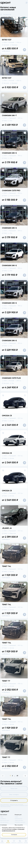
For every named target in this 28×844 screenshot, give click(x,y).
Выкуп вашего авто (4, 820)
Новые (1, 816)
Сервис (16, 816)
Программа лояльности (20, 822)
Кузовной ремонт (18, 818)
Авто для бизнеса (4, 822)
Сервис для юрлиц (19, 820)
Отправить (14, 800)
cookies (14, 829)
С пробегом (3, 818)
